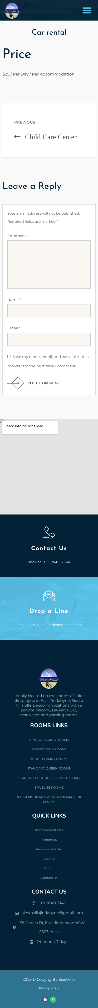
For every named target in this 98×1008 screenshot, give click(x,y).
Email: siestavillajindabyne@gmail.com (49, 625)
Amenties (49, 839)
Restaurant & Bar (49, 849)
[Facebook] (45, 999)
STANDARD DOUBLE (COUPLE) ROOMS (49, 778)
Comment (18, 235)
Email (13, 328)
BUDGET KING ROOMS (49, 749)
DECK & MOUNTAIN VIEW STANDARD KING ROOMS (49, 799)
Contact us (49, 878)
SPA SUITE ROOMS (49, 787)
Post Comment (44, 383)
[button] (87, 10)
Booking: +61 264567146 (49, 562)
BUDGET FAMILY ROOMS (49, 759)
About (49, 868)
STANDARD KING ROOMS (49, 740)
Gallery (49, 859)
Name (14, 299)
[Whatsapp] (53, 999)
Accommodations (49, 830)
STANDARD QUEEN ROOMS (49, 768)
